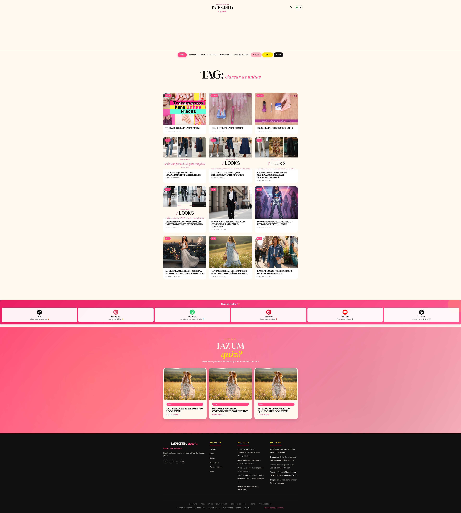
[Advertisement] (230, 32)
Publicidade (265, 504)
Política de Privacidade (214, 504)
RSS (183, 461)
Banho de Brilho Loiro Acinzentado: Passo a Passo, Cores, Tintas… (248, 452)
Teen (256, 54)
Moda (203, 55)
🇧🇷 (298, 7)
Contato (193, 504)
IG (165, 461)
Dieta (212, 471)
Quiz (267, 54)
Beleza (213, 55)
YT (171, 461)
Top (278, 54)
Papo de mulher (241, 55)
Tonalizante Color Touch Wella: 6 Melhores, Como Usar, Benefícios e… (250, 478)
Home (182, 55)
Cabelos (192, 55)
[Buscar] (290, 7)
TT (177, 461)
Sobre (252, 504)
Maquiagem (224, 55)
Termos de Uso (238, 504)
